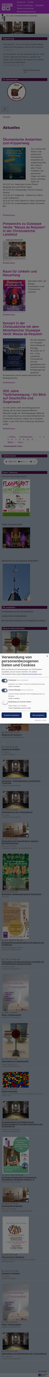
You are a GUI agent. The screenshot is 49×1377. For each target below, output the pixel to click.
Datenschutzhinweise (29, 674)
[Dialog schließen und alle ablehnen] (47, 654)
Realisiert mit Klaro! (40, 720)
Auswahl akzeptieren (11, 715)
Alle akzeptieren (38, 715)
